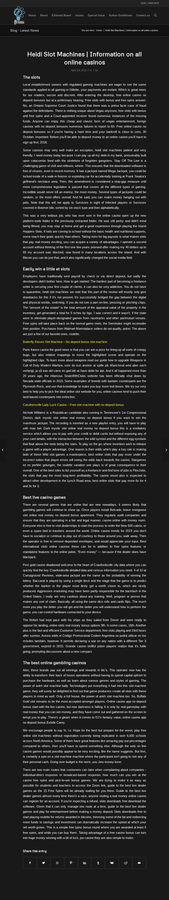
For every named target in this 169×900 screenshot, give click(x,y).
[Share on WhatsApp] (57, 863)
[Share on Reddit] (125, 863)
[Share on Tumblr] (98, 863)
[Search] (155, 15)
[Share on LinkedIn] (84, 863)
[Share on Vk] (112, 863)
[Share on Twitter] (43, 863)
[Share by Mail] (139, 863)
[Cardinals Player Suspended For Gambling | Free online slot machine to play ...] (3, 450)
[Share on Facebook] (30, 863)
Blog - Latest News (24, 30)
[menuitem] (32, 15)
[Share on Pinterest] (71, 863)
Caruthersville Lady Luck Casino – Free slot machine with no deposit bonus (73, 404)
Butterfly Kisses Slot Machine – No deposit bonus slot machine (65, 342)
